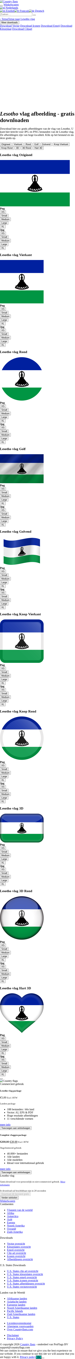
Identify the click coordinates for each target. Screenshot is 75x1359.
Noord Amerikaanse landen (22, 1307)
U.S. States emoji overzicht (22, 1277)
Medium (5, 219)
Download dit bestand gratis (15, 1194)
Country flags (27, 1344)
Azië (9, 1219)
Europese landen (16, 1304)
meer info (5, 1124)
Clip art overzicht (16, 1253)
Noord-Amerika (16, 1225)
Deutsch (39, 10)
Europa (11, 1222)
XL (2, 226)
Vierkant (18, 144)
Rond (28, 144)
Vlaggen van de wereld (20, 1210)
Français (24, 10)
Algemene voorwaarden (20, 1326)
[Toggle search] (1, 5)
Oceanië (11, 1228)
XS (3, 212)
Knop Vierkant (61, 144)
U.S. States (13, 1317)
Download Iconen (30, 25)
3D (17, 148)
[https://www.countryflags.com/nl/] (9, 1)
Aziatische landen (17, 1301)
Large (4, 223)
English (9, 10)
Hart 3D (38, 148)
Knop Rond (7, 148)
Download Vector (10, 25)
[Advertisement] (37, 69)
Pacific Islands (15, 1311)
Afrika (10, 1213)
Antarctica (12, 1216)
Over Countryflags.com (20, 1329)
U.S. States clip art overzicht (22, 1271)
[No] (43, 1357)
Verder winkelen (9, 1197)
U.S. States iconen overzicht (22, 1280)
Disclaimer (13, 1335)
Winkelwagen (7, 1200)
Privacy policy (28, 1357)
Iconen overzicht (16, 1256)
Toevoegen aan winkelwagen (15, 1128)
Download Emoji (50, 25)
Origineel (5, 144)
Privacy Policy (15, 1338)
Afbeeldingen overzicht (20, 1259)
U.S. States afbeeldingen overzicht (26, 1283)
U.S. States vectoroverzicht (22, 1286)
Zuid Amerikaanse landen (21, 1314)
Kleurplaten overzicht (19, 1246)
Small (4, 215)
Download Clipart (22, 28)
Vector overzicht (16, 1243)
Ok (38, 1357)
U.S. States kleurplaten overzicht (25, 1274)
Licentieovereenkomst (19, 1323)
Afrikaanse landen (17, 1298)
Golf (36, 144)
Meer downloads (9, 22)
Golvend (46, 144)
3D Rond (26, 148)
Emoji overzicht (15, 1249)
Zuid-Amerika (15, 1231)
